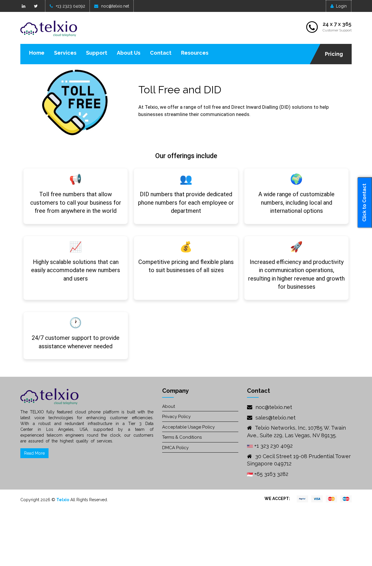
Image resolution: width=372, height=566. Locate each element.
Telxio (62, 499)
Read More (34, 453)
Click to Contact (364, 203)
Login (341, 6)
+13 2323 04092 (70, 6)
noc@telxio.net (115, 6)
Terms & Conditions (182, 437)
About (168, 406)
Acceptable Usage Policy (188, 427)
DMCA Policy (175, 447)
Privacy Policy (176, 416)
